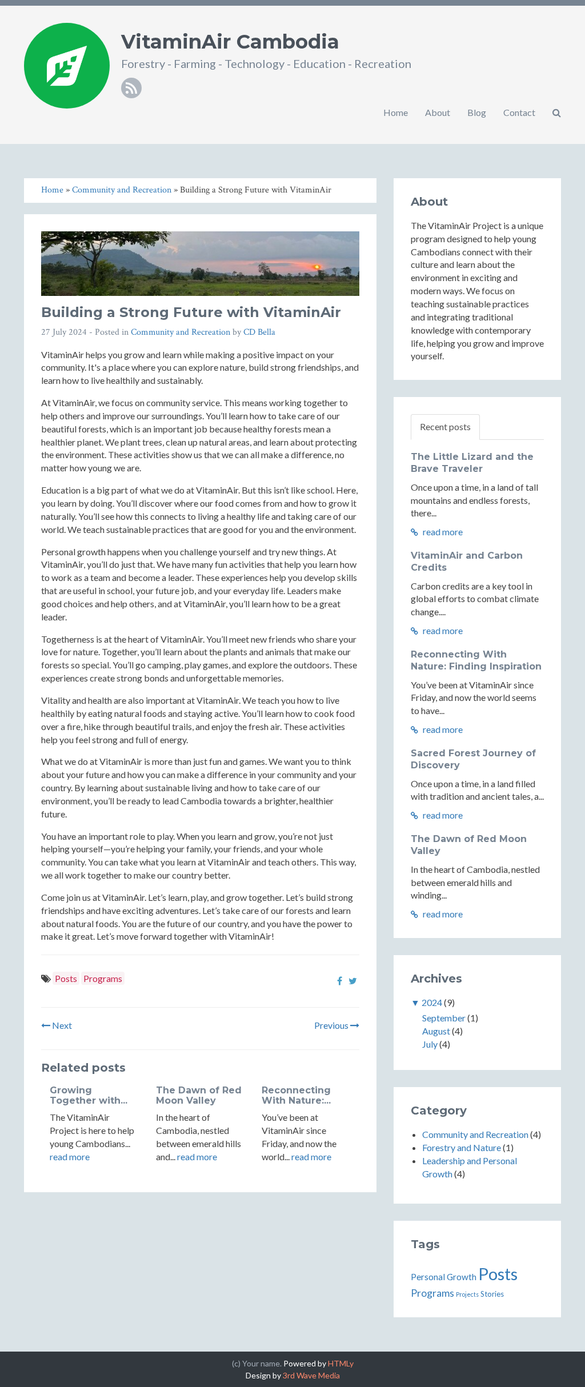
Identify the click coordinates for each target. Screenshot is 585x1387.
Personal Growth (443, 1277)
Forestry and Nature (461, 1147)
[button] (557, 112)
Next (61, 1025)
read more (70, 1156)
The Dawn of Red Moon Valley (199, 1095)
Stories (492, 1293)
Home (395, 112)
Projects (467, 1294)
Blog (476, 112)
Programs (102, 978)
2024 (432, 1002)
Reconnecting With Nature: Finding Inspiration (476, 660)
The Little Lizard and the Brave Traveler (472, 462)
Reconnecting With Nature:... (296, 1095)
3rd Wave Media (311, 1375)
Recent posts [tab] (445, 426)
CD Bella (259, 332)
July (430, 1044)
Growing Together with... (88, 1095)
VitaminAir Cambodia (230, 42)
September (444, 1017)
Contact (519, 112)
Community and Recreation (180, 332)
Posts (66, 978)
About (437, 112)
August (436, 1030)
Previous (332, 1025)
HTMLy (341, 1363)
